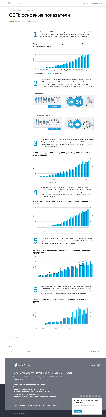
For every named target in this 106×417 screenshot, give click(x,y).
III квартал (23, 21)
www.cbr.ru (83, 405)
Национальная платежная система (25, 10)
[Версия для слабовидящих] (84, 3)
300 (14, 376)
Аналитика (14, 10)
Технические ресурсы (52, 405)
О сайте (15, 405)
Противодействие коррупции (35, 405)
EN (88, 3)
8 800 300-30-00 (18, 378)
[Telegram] (87, 396)
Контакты (22, 405)
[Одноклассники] (93, 396)
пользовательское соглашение (81, 406)
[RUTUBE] (96, 396)
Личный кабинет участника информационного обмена (29, 384)
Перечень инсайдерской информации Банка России (28, 389)
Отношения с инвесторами (21, 386)
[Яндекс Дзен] (90, 396)
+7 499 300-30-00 (18, 379)
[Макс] (98, 396)
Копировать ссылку (27, 337)
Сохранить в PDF (14, 337)
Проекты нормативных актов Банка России (26, 394)
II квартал (29, 21)
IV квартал (17, 21)
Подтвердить (78, 411)
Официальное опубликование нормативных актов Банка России (32, 391)
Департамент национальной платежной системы (40, 346)
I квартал (34, 21)
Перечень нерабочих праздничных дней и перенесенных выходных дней (34, 396)
